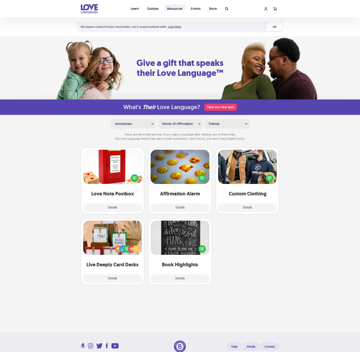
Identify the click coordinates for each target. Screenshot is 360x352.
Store (213, 8)
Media (251, 346)
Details (112, 207)
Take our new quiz (220, 107)
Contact (270, 346)
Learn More (174, 27)
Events (196, 8)
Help (234, 346)
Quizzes (153, 8)
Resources (174, 8)
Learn (135, 8)
